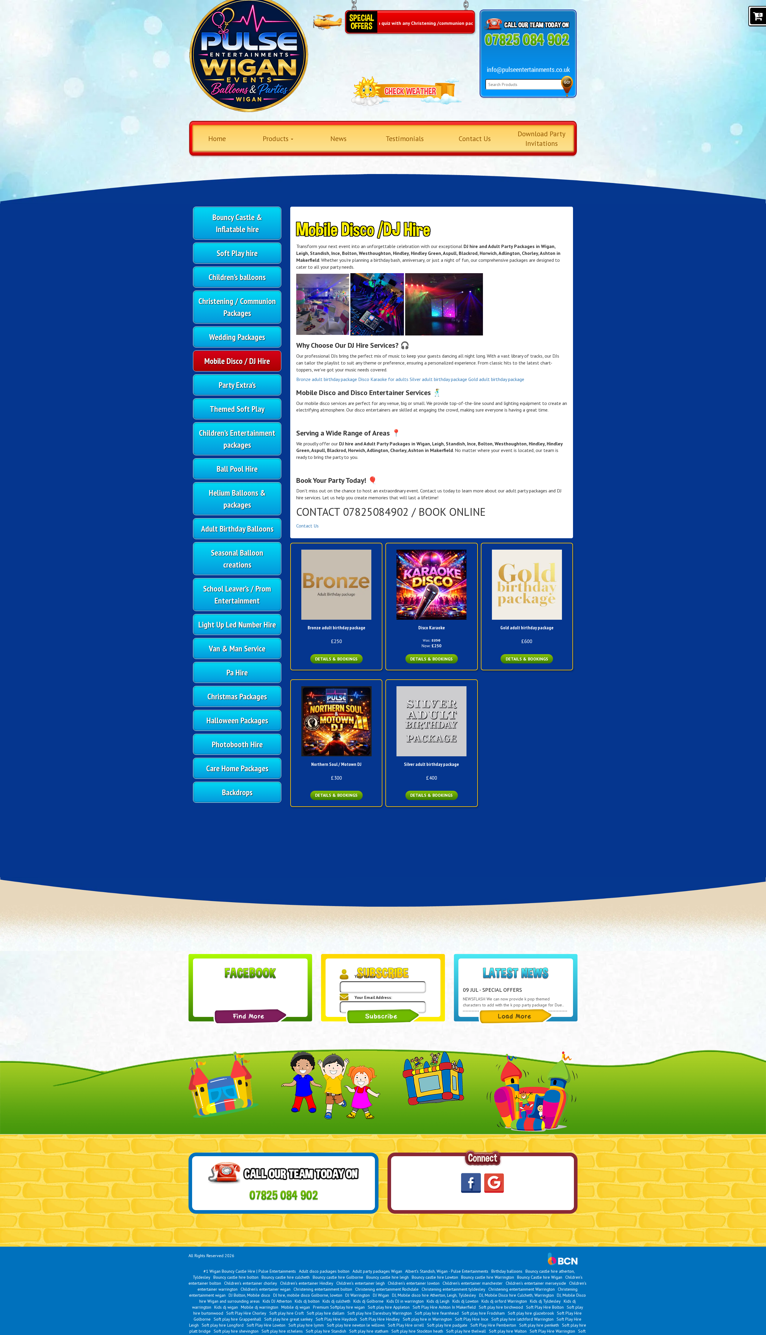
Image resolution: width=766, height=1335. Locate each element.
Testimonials (405, 138)
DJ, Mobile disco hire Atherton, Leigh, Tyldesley (434, 1295)
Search (567, 86)
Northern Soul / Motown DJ (336, 764)
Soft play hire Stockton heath (417, 1331)
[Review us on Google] (494, 1183)
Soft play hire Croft (286, 1313)
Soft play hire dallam (325, 1313)
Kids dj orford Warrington (504, 1301)
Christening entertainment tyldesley (453, 1289)
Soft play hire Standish (326, 1331)
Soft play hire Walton (508, 1331)
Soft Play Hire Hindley (380, 1319)
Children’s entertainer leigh (360, 1283)
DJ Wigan (381, 1295)
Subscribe (383, 1016)
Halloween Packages (237, 720)
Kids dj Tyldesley (545, 1301)
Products (276, 138)
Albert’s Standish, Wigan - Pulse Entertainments (446, 1271)
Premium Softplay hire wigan (339, 1307)
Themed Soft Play (237, 408)
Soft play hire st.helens (282, 1331)
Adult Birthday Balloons (237, 528)
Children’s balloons (237, 276)
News (338, 138)
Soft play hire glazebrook (531, 1313)
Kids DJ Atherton (277, 1301)
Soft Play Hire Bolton (545, 1307)
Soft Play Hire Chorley (246, 1313)
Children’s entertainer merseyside (536, 1283)
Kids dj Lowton (465, 1301)
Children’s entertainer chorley (250, 1283)
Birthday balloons (506, 1271)
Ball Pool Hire (237, 468)
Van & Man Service (237, 648)
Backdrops (237, 792)
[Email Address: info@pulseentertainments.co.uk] (528, 70)
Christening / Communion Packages (237, 306)
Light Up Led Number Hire (237, 624)
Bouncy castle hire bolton (236, 1277)
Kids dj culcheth (336, 1301)
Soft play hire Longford (223, 1325)
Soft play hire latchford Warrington (522, 1319)
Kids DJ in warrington (405, 1301)
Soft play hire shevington (236, 1331)
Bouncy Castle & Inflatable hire (237, 223)
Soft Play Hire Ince (471, 1319)
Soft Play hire (237, 252)
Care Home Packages (237, 768)
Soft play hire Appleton (389, 1307)
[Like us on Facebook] (471, 1183)
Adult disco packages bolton (324, 1271)
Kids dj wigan (226, 1307)
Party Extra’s (237, 384)
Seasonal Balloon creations (237, 558)
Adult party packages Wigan (377, 1271)
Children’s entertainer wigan (266, 1289)
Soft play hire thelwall (466, 1331)
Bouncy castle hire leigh (387, 1277)
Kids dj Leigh (438, 1301)
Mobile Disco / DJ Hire (237, 360)
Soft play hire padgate (447, 1325)
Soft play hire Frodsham (483, 1313)
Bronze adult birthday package (326, 379)
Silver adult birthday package (438, 379)
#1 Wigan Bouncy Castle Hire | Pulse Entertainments (249, 1271)
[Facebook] (250, 1016)
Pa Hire (237, 672)
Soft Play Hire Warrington (552, 1331)
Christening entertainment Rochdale (387, 1289)
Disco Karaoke (431, 628)
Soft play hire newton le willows (356, 1325)
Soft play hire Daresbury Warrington (379, 1313)
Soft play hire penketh (539, 1325)
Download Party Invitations (542, 138)
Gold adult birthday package (496, 379)
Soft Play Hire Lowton (266, 1325)
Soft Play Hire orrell (406, 1325)
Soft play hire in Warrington (427, 1319)
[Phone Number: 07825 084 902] (526, 39)
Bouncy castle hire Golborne (338, 1277)
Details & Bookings (336, 659)
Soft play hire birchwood (501, 1307)
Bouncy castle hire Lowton (435, 1277)
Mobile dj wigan (295, 1307)
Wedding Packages (237, 336)
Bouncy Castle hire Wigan (539, 1277)
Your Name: (365, 976)
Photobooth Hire (237, 744)
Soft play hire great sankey (288, 1319)
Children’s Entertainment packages (237, 438)
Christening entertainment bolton (323, 1289)
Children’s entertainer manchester (473, 1283)
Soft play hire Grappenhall (237, 1319)
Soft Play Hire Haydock (336, 1319)
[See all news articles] (515, 1016)
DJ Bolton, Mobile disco (249, 1295)
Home (217, 138)
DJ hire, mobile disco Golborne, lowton (307, 1295)
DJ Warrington (357, 1295)
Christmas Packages (237, 696)
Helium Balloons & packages (237, 498)
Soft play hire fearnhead (437, 1313)
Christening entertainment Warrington (521, 1289)
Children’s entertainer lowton (414, 1283)
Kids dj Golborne (368, 1301)
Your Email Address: (373, 997)
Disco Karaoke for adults (383, 379)
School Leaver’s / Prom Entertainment (237, 594)
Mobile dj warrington (259, 1307)
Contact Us (475, 138)
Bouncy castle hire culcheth (286, 1277)
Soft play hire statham (368, 1331)
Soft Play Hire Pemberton (493, 1325)
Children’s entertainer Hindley (306, 1283)
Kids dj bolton (307, 1301)
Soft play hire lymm (306, 1325)
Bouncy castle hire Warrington (487, 1277)
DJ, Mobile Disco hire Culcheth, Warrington (516, 1295)
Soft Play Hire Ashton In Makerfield (444, 1307)
